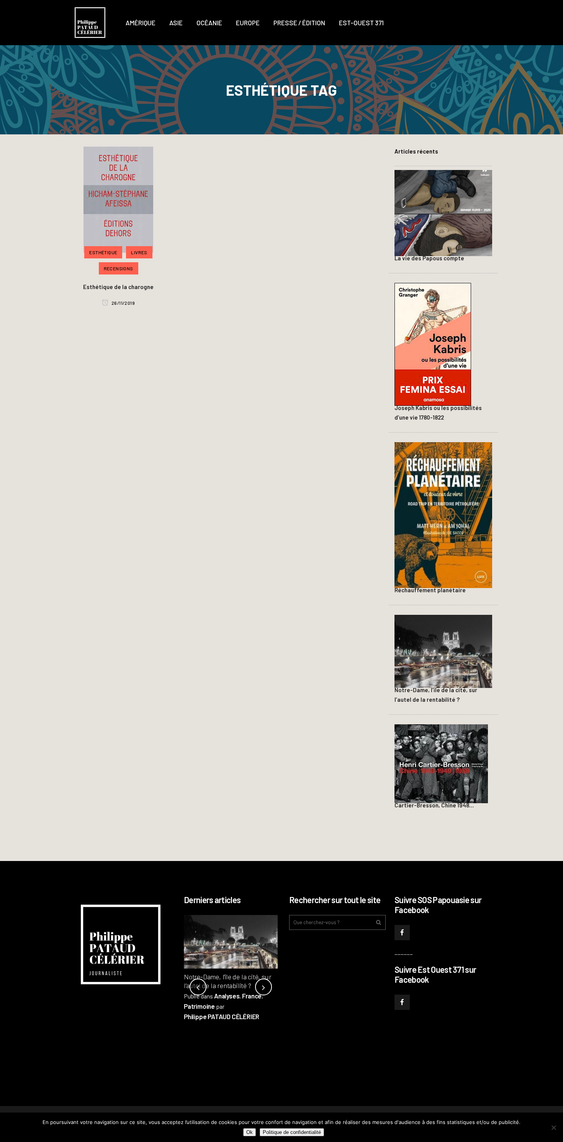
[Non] (553, 1127)
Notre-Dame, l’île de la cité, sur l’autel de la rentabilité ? (227, 981)
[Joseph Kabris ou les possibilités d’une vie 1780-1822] (432, 343)
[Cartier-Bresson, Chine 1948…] (441, 762)
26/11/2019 (123, 303)
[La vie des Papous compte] (443, 212)
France (252, 996)
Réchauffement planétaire (430, 590)
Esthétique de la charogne (118, 286)
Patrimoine (199, 1006)
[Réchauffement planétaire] (443, 513)
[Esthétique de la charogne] (118, 198)
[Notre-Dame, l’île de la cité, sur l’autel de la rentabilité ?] (443, 650)
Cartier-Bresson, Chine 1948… (434, 805)
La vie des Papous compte (429, 258)
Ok (249, 1132)
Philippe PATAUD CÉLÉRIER (221, 1016)
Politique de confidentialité (292, 1132)
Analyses (226, 996)
